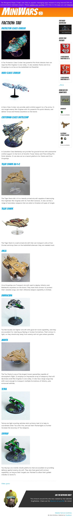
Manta (4, 340)
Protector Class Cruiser (13, 28)
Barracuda (6, 295)
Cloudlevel (68, 515)
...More (61, 85)
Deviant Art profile (57, 501)
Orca (3, 250)
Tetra (4, 389)
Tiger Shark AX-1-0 (10, 164)
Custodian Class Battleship (15, 117)
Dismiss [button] (70, 5)
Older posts (5, 484)
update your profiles (37, 5)
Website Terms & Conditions (63, 513)
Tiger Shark (7, 208)
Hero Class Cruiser (10, 72)
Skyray (4, 433)
